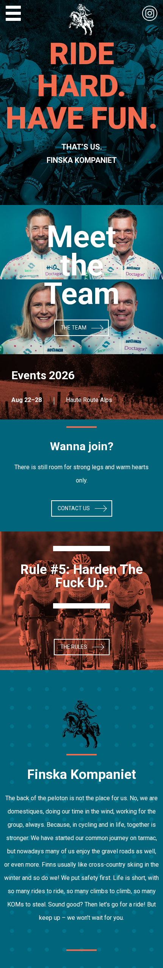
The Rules (73, 647)
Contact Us (74, 508)
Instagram (149, 13)
